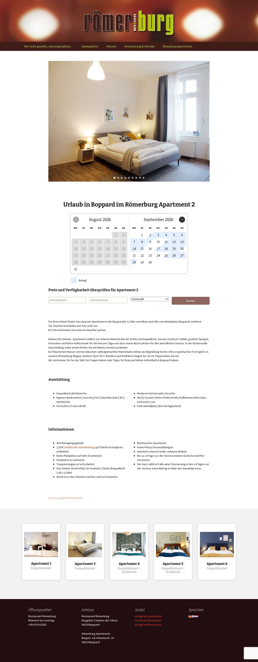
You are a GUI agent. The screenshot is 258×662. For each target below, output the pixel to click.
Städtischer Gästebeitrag (79, 447)
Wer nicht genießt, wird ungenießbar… (48, 46)
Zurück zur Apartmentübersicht (65, 498)
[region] (129, 121)
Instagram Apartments (148, 616)
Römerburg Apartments (177, 46)
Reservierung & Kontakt (139, 46)
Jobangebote (89, 46)
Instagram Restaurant (148, 624)
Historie (111, 46)
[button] (54, 121)
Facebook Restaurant (148, 620)
